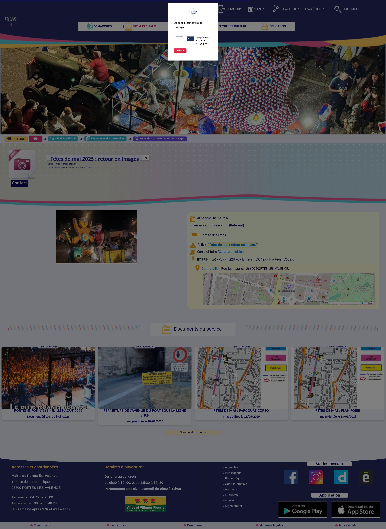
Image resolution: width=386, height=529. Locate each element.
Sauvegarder (180, 50)
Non (189, 38)
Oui (178, 38)
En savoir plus (179, 28)
